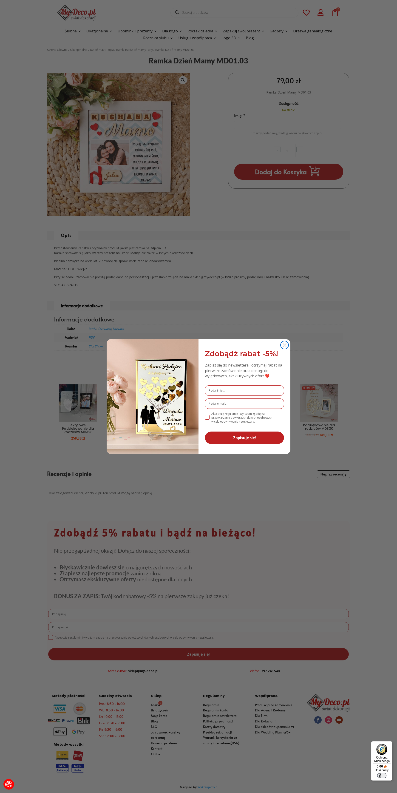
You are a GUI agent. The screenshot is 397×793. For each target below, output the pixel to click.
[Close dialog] (285, 345)
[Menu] (389, 744)
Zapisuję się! (244, 437)
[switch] (381, 775)
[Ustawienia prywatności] (8, 784)
